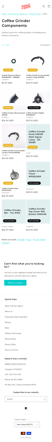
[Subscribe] (44, 399)
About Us (8, 311)
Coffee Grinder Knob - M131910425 (10, 189)
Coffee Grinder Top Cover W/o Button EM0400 (37, 211)
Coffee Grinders (35, 14)
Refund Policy (10, 339)
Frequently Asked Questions (16, 317)
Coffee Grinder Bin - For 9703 (12, 211)
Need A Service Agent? (14, 306)
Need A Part (28, 437)
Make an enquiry (15, 283)
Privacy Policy (10, 344)
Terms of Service (11, 350)
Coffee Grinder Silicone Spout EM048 (13, 114)
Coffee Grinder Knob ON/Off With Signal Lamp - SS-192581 (37, 136)
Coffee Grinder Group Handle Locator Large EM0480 (37, 76)
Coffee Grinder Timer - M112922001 (37, 174)
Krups (28, 239)
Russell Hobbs (39, 239)
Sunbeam (5, 243)
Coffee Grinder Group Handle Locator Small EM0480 (13, 151)
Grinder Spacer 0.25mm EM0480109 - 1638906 (11, 76)
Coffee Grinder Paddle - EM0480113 (35, 114)
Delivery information (13, 333)
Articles (8, 322)
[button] (3, 6)
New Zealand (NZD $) (25, 424)
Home (4, 14)
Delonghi (21, 239)
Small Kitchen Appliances (17, 14)
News (7, 328)
